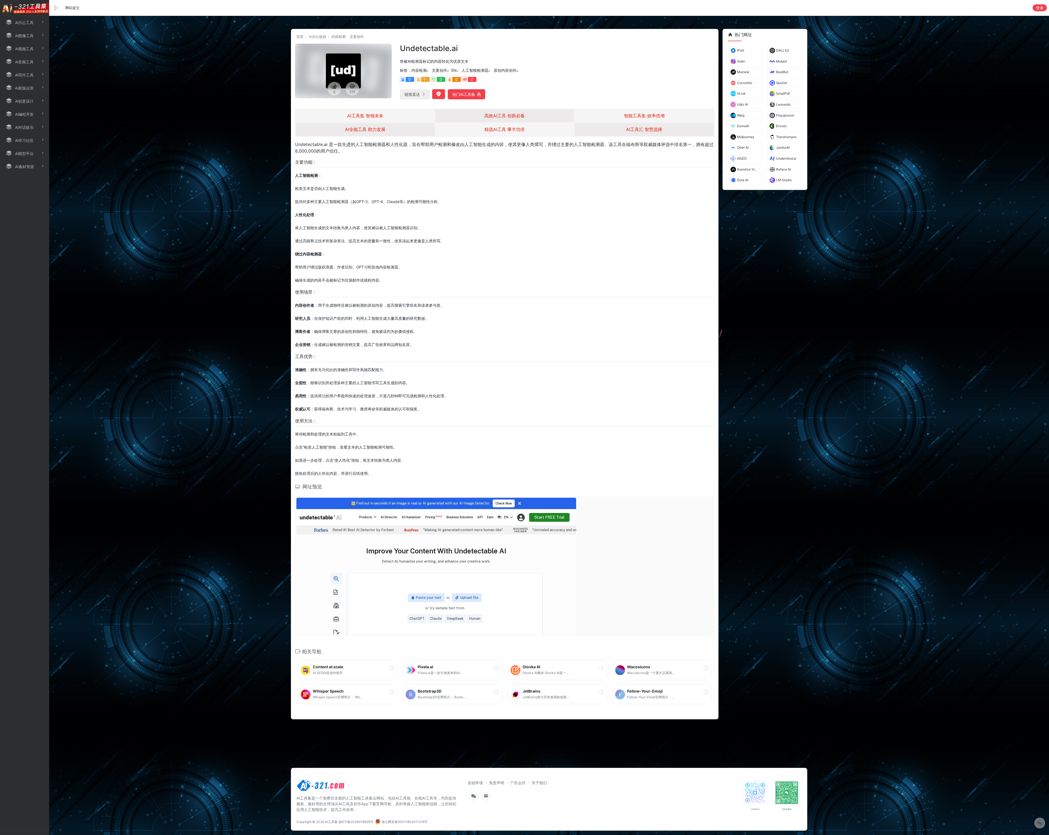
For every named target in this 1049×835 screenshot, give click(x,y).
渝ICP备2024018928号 (355, 822)
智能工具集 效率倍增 (644, 115)
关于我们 (539, 782)
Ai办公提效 (317, 36)
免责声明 (496, 782)
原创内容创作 (505, 70)
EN (453, 70)
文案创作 (357, 36)
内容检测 (338, 36)
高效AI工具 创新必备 (504, 115)
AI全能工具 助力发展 (365, 129)
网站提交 (72, 7)
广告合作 (518, 782)
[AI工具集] (321, 787)
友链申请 (475, 782)
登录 (1040, 7)
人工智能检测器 (475, 70)
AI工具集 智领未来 (365, 115)
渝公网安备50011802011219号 (404, 822)
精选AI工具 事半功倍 (504, 129)
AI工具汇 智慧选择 (644, 129)
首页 (299, 36)
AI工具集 (331, 822)
